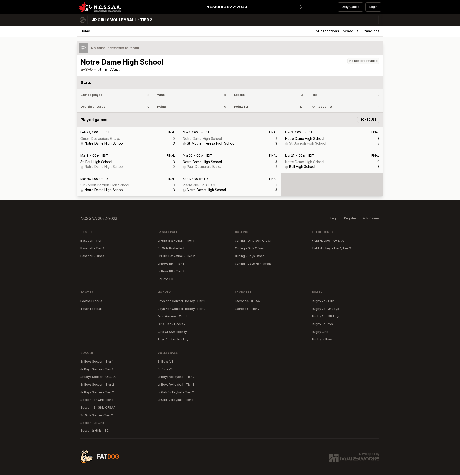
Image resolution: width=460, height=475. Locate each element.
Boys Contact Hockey (173, 339)
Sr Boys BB (165, 279)
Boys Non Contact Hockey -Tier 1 (181, 301)
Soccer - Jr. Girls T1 (94, 423)
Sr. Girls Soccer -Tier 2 (96, 415)
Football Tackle (91, 301)
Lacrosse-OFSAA (247, 301)
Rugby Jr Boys (322, 339)
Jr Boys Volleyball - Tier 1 (176, 384)
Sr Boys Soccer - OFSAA (98, 377)
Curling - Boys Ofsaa (249, 256)
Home (85, 31)
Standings (371, 31)
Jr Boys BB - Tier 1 (171, 263)
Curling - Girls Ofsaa (249, 248)
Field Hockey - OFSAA (328, 240)
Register (350, 218)
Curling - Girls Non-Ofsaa (253, 240)
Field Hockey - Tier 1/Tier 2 (331, 248)
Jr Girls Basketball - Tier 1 (176, 240)
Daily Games (350, 7)
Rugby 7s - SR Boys (326, 316)
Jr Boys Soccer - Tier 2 (97, 392)
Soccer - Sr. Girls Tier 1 (96, 400)
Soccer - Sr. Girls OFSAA (97, 407)
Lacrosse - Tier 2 (247, 309)
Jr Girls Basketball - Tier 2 (176, 256)
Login (373, 7)
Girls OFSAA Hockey (172, 332)
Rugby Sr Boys (322, 324)
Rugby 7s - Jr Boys (325, 309)
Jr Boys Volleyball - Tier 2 (176, 377)
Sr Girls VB (165, 369)
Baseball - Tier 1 (92, 240)
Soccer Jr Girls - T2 (94, 430)
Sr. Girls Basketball (171, 248)
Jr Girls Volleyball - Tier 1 (175, 400)
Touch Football (91, 309)
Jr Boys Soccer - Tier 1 (96, 369)
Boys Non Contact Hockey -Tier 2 (181, 309)
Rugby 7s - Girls (323, 301)
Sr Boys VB (165, 361)
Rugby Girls (320, 332)
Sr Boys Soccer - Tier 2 (97, 384)
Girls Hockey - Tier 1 (172, 316)
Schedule (351, 31)
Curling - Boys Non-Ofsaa (253, 263)
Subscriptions (327, 31)
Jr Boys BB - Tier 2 (171, 271)
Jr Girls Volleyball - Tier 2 (176, 392)
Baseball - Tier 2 (92, 248)
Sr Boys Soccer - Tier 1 (96, 361)
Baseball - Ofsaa (92, 256)
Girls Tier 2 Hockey (171, 324)
